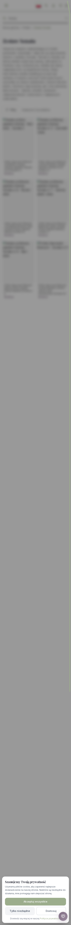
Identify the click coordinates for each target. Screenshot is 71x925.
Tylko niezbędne (20, 910)
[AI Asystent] (63, 916)
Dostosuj (51, 910)
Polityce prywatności (50, 918)
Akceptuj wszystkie (35, 901)
